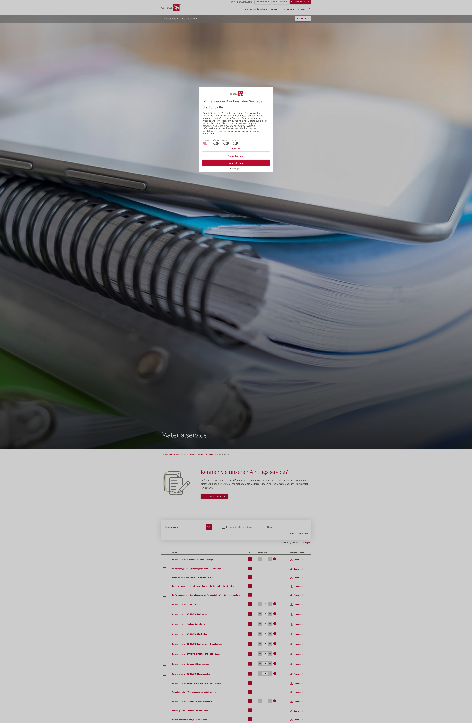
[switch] (216, 143)
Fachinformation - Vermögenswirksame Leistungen (194, 692)
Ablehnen (236, 148)
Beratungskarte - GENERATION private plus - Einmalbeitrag (197, 644)
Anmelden (304, 18)
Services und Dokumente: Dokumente (197, 454)
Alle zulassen (236, 162)
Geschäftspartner (300, 2)
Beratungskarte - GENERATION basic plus (189, 634)
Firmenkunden (280, 2)
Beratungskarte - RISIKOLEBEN (185, 604)
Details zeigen (235, 169)
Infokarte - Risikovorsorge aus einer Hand (189, 719)
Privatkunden (262, 2)
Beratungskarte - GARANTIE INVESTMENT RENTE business (196, 683)
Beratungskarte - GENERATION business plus (191, 674)
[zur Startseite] (173, 7)
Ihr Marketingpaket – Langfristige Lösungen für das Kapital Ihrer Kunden (203, 586)
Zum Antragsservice (216, 496)
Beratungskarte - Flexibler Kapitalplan (188, 624)
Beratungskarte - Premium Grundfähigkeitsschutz (193, 701)
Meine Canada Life (243, 2)
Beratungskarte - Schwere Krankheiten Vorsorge (192, 559)
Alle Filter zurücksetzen (299, 533)
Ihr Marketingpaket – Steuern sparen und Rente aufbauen (196, 569)
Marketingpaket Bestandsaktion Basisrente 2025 (192, 577)
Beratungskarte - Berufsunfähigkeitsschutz (190, 664)
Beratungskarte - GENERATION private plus (190, 614)
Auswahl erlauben (236, 155)
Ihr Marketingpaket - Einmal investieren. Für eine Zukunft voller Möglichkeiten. (206, 595)
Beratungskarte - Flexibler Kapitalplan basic (190, 710)
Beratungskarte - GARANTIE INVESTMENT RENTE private (196, 654)
